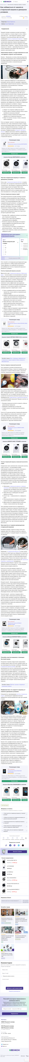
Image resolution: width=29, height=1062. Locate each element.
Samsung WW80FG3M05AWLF (16, 171)
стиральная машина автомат (14, 182)
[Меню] (1, 1)
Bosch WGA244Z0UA (11, 877)
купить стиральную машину (15, 38)
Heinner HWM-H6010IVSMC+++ (6, 171)
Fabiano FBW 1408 (15, 650)
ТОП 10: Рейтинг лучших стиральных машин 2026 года (7, 955)
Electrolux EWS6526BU (16, 798)
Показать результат (14, 258)
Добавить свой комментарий (14, 988)
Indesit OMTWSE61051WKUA (6, 351)
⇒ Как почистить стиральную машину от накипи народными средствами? (13, 826)
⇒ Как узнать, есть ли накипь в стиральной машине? (13, 830)
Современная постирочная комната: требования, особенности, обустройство (7, 938)
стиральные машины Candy (8, 666)
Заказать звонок (17, 851)
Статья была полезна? (15, 835)
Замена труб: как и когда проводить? (10, 900)
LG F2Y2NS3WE (10, 866)
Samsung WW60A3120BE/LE (13, 889)
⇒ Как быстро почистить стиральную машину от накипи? (14, 822)
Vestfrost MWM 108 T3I (12, 860)
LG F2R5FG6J (10, 872)
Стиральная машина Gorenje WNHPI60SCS (17, 144)
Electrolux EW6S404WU (6, 798)
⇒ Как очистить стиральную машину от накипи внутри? (14, 814)
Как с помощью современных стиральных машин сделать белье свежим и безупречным (13, 360)
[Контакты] (28, 1)
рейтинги (3, 958)
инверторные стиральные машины (18, 397)
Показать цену (14, 153)
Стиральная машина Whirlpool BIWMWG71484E (14, 624)
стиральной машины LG (14, 551)
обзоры (17, 924)
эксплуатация (5, 805)
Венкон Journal (3, 4)
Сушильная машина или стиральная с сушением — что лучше (7, 920)
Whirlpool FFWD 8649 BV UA (13, 883)
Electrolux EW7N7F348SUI (6, 650)
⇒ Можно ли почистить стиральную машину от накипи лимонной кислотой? (14, 818)
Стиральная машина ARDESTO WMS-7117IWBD (16, 428)
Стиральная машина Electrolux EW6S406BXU (15, 771)
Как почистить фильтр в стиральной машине (20, 936)
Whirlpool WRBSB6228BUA (16, 351)
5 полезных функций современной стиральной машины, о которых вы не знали (21, 920)
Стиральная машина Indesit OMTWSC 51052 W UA (17, 324)
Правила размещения (14, 991)
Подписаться (14, 1013)
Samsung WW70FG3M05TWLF (16, 455)
